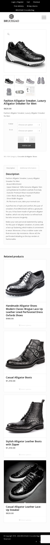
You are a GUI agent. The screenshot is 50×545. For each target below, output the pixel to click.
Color (11, 124)
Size (11, 130)
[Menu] (42, 17)
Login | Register (17, 2)
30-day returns (32, 6)
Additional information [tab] (28, 168)
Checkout (36, 2)
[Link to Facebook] (36, 542)
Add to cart (26, 145)
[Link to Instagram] (40, 542)
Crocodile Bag (29, 10)
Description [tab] (11, 168)
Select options (25, 325)
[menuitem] (17, 2)
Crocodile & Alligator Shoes (27, 156)
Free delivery (19, 6)
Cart (28, 2)
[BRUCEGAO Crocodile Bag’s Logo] (21, 17)
